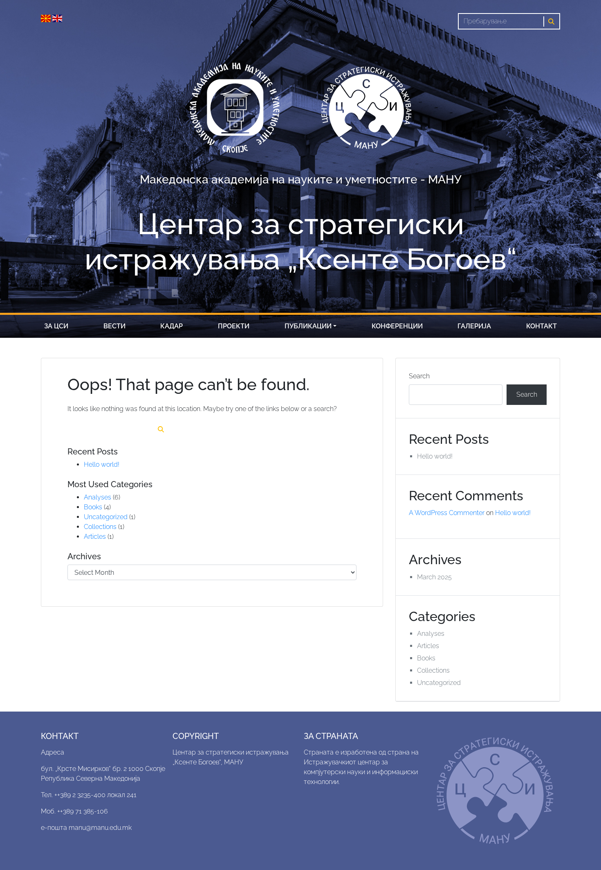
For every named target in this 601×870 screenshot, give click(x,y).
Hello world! (101, 464)
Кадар (171, 326)
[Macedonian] (46, 18)
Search (419, 376)
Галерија (474, 326)
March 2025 (434, 577)
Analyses (97, 497)
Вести (114, 326)
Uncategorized (106, 517)
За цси (56, 326)
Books (93, 507)
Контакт (541, 326)
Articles (95, 536)
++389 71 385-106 (82, 811)
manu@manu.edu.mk (100, 828)
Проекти (233, 326)
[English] (57, 18)
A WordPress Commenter (446, 513)
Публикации (308, 326)
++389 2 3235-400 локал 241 (95, 795)
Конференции (397, 326)
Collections (100, 527)
